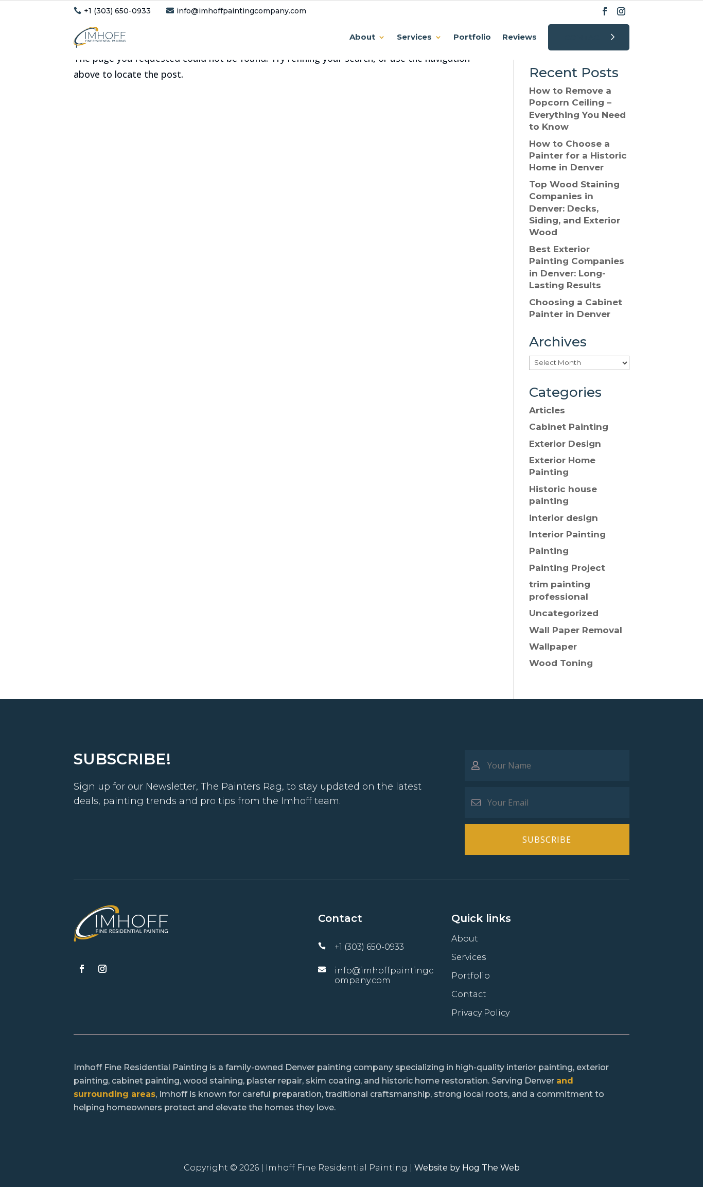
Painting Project (567, 568)
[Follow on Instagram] (621, 11)
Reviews (519, 37)
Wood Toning (561, 663)
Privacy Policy (480, 1013)
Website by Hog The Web (467, 1168)
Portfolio (472, 37)
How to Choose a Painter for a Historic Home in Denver (578, 155)
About (362, 37)
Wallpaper (553, 646)
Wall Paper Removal (575, 630)
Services (414, 37)
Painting (549, 551)
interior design (563, 518)
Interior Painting (567, 534)
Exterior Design (565, 444)
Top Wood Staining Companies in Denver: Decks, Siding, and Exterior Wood (574, 208)
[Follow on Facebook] (604, 11)
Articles (547, 410)
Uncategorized (564, 613)
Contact (585, 37)
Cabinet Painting (568, 427)
